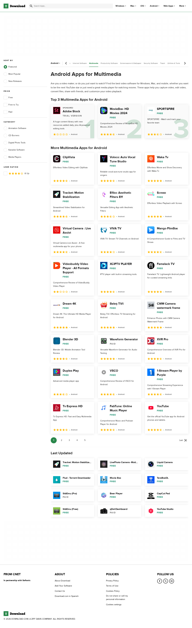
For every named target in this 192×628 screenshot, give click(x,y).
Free (10, 97)
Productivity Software (109, 63)
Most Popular (14, 74)
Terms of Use (112, 586)
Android (154, 6)
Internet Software (80, 63)
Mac (132, 6)
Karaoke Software (16, 150)
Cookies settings (114, 604)
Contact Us (60, 591)
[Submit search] (31, 6)
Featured (12, 67)
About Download (62, 580)
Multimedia (93, 63)
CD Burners (13, 135)
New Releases (15, 81)
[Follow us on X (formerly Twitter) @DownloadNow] (165, 581)
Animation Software (17, 128)
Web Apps (168, 6)
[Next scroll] (184, 63)
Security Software (151, 63)
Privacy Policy (112, 580)
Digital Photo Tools (17, 142)
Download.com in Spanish (67, 596)
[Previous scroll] (66, 63)
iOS (142, 6)
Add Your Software (63, 586)
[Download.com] (14, 6)
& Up (27, 173)
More (181, 6)
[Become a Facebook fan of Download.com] (159, 581)
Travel (162, 63)
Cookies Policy (113, 591)
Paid (10, 112)
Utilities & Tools (173, 63)
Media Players (14, 157)
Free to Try (13, 104)
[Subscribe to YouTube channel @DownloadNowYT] (171, 581)
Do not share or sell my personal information (117, 598)
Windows (120, 6)
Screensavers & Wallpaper (130, 63)
